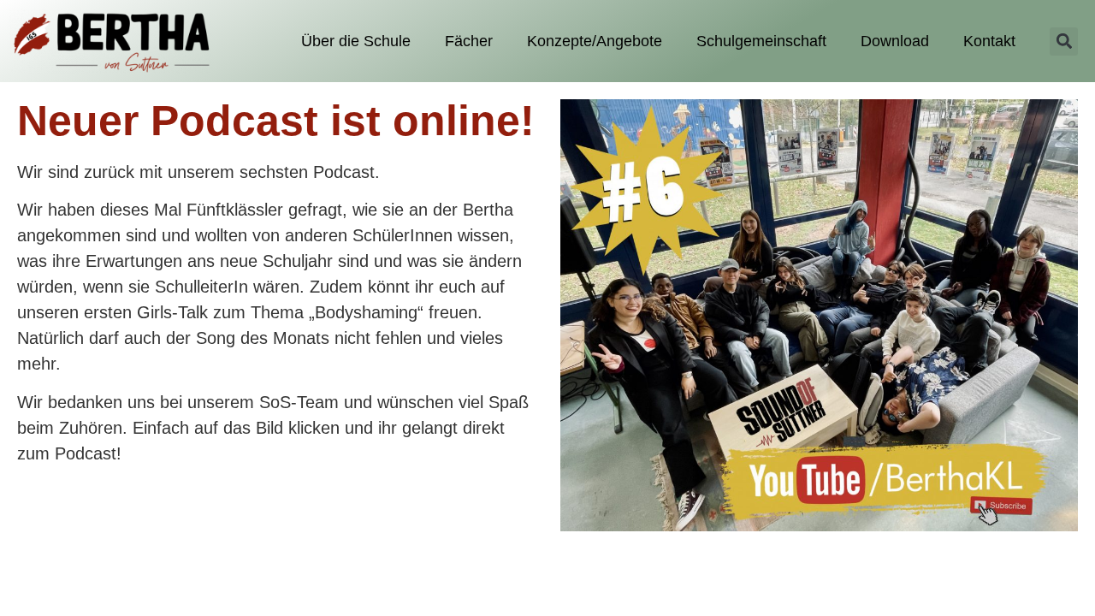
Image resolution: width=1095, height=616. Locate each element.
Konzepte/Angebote (594, 41)
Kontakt (989, 41)
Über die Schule (356, 41)
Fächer (469, 41)
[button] (1064, 41)
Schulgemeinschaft (761, 41)
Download (895, 41)
